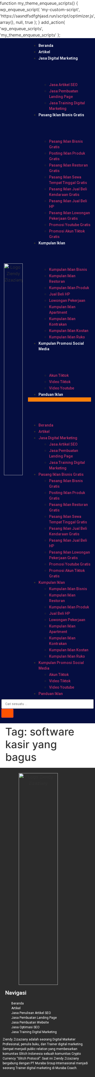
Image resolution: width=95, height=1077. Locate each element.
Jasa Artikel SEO (63, 85)
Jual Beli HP (59, 294)
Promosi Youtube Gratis (70, 225)
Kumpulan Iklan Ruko (67, 337)
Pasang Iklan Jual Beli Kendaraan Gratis (68, 192)
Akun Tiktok (59, 375)
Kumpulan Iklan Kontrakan (62, 321)
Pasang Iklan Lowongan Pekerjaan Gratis (69, 216)
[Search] (7, 713)
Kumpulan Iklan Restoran (62, 279)
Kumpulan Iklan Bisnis (68, 269)
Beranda (46, 45)
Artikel (44, 52)
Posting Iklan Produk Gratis (67, 156)
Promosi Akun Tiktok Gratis (67, 234)
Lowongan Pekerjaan (67, 300)
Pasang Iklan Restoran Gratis (68, 168)
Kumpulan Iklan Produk (69, 288)
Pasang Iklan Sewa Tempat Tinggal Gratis (68, 180)
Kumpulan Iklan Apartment (62, 310)
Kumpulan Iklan (52, 243)
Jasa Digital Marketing (58, 58)
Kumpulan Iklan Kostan (68, 331)
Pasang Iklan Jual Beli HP (68, 204)
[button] (59, 399)
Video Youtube (61, 388)
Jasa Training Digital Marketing (67, 106)
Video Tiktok (59, 382)
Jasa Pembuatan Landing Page (63, 94)
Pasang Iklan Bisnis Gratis (61, 115)
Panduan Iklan (51, 394)
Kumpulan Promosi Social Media (61, 665)
